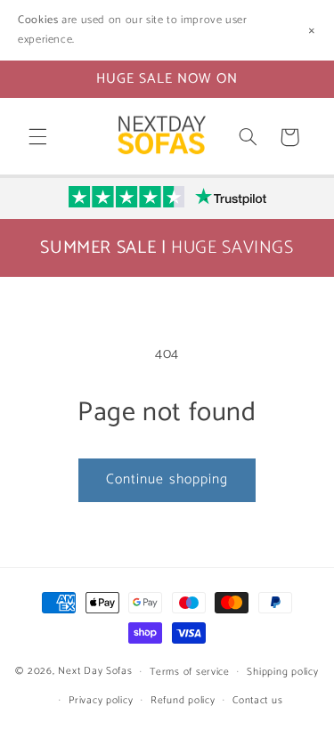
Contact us (257, 700)
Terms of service (190, 671)
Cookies (38, 20)
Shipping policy (282, 671)
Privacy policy (101, 700)
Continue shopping (167, 479)
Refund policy (183, 700)
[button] (37, 137)
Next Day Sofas (95, 670)
